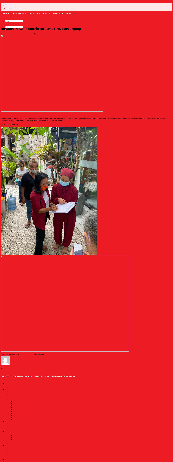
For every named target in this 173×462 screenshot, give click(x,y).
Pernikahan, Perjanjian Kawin (20, 449)
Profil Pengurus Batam (21, 403)
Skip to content (6, 2)
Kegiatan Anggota (6, 23)
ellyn (38, 34)
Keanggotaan (10, 421)
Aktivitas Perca (14, 433)
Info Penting (10, 445)
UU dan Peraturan (15, 457)
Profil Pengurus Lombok (21, 417)
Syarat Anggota (14, 423)
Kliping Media (14, 441)
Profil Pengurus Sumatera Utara (24, 419)
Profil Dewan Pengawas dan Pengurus (27, 401)
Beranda (8, 383)
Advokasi (16, 435)
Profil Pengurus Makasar (22, 409)
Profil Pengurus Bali (20, 405)
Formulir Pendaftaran (16, 425)
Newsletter (13, 443)
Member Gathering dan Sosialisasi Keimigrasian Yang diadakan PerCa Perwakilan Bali (32, 372)
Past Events (13, 387)
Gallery (8, 431)
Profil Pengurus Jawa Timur (23, 411)
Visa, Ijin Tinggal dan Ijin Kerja (20, 447)
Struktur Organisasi (16, 395)
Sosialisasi (17, 437)
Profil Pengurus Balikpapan (23, 407)
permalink (48, 355)
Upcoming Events (15, 385)
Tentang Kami (14, 391)
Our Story (12, 393)
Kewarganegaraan (15, 453)
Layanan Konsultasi (16, 429)
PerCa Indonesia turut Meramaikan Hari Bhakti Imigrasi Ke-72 (23, 374)
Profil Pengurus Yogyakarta (22, 415)
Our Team (12, 399)
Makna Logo (13, 397)
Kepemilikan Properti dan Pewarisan (22, 455)
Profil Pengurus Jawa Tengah (23, 413)
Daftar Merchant (15, 427)
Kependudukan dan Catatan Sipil (21, 451)
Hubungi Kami (10, 459)
